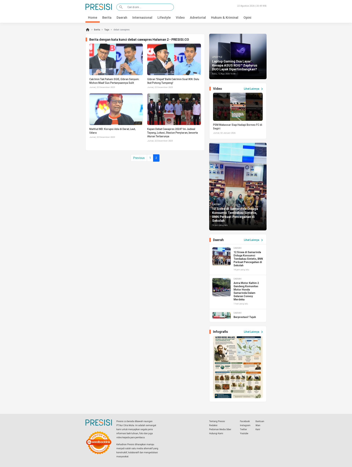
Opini (247, 17)
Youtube (244, 433)
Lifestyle (164, 17)
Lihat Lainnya (254, 89)
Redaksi (213, 425)
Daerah (122, 17)
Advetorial (198, 17)
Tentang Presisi (217, 421)
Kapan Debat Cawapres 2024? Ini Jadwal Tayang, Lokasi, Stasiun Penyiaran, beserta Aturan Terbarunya (172, 133)
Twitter (243, 429)
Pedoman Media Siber (220, 429)
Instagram (245, 425)
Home (92, 17)
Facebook (245, 421)
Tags (106, 29)
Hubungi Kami (216, 433)
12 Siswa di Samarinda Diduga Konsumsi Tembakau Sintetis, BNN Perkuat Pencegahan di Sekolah (235, 215)
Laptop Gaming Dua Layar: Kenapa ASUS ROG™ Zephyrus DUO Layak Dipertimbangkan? (234, 65)
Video (180, 17)
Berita (106, 17)
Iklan (258, 425)
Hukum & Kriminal (224, 17)
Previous (139, 158)
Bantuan (260, 421)
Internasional (142, 17)
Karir (258, 429)
